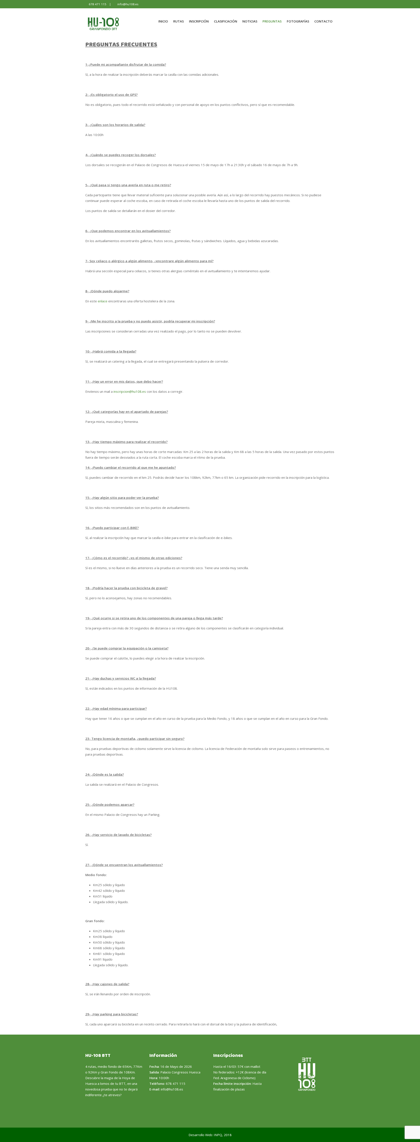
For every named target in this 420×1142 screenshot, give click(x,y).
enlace (102, 301)
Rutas (178, 21)
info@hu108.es (127, 4)
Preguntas (272, 21)
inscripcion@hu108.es (130, 391)
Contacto (323, 21)
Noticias (249, 21)
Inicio (163, 21)
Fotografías (298, 21)
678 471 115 (97, 4)
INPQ (218, 1135)
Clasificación (225, 21)
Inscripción (199, 21)
